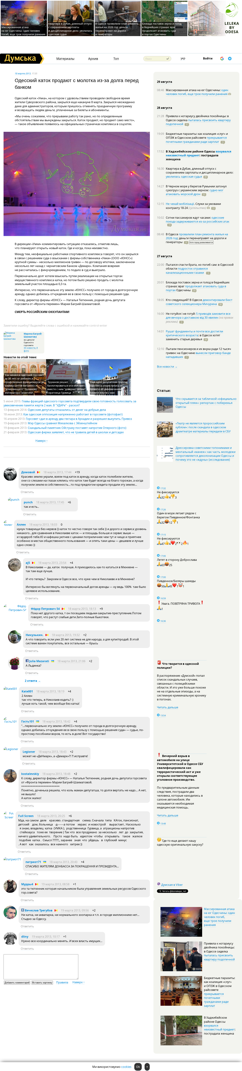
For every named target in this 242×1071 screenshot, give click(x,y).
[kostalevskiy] (10, 781)
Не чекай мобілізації (180, 204)
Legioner (29, 752)
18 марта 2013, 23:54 (52, 563)
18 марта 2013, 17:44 (57, 472)
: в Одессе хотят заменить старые (193, 337)
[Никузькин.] (14, 642)
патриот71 (33, 862)
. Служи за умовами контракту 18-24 (193, 206)
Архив (93, 58)
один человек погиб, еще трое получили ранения (197, 92)
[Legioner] (11, 749)
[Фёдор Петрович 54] (15, 610)
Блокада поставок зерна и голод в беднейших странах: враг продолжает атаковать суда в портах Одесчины (161, 29)
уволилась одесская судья (184, 176)
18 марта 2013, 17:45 (50, 502)
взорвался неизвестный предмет (198, 153)
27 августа (164, 256)
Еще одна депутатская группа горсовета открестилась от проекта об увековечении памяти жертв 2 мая (108, 387)
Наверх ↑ (41, 441)
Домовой (28, 472)
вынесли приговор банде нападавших (198, 355)
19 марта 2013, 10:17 (46, 936)
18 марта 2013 (23, 73)
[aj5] (14, 570)
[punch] (13, 500)
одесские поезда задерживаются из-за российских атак (197, 219)
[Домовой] (10, 480)
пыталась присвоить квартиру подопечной (198, 122)
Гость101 (27, 721)
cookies (126, 1067)
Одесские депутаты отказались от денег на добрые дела (67, 410)
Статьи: (164, 390)
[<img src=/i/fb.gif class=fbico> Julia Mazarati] (14, 669)
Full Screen (26, 816)
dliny (24, 936)
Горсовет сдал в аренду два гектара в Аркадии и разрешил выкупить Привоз (79, 419)
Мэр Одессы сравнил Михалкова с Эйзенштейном (62, 423)
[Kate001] (10, 689)
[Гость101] (10, 722)
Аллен (21, 524)
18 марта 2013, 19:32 (66, 635)
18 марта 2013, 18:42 (56, 721)
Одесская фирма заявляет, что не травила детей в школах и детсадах (76, 432)
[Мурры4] (10, 892)
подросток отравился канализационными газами (187, 270)
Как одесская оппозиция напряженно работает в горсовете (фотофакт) (73, 414)
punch (28, 502)
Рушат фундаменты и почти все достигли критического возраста (194, 333)
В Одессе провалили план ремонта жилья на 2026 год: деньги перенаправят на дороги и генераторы (116, 29)
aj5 (28, 563)
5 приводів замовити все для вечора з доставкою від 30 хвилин (198, 315)
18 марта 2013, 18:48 (56, 774)
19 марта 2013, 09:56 (75, 910)
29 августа (164, 82)
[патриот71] (12, 859)
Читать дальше (167, 707)
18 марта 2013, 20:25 (51, 816)
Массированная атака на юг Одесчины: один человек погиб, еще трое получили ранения (23, 30)
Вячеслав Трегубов (38, 910)
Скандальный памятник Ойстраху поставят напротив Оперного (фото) (77, 428)
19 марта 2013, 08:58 (55, 884)
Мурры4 (27, 884)
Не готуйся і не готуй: (181, 314)
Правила (62, 982)
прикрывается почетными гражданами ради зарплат (196, 139)
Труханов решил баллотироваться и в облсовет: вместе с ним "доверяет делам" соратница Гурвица (66, 387)
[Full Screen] (9, 817)
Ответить (27, 492)
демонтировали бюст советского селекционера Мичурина (199, 302)
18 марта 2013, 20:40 (63, 862)
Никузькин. (34, 635)
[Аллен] (8, 525)
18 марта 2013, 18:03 (43, 524)
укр (183, 58)
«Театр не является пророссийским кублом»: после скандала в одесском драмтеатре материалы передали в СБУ (203, 427)
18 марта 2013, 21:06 (71, 661)
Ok (138, 1067)
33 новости (29, 347)
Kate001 (27, 691)
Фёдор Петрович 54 (45, 609)
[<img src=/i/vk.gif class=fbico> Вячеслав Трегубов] (10, 918)
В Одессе (172, 234)
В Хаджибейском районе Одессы (191, 151)
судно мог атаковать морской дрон (194, 192)
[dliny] (10, 944)
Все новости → (167, 366)
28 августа (164, 108)
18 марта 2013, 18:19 (50, 691)
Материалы (65, 58)
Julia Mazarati (39, 661)
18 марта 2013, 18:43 (52, 752)
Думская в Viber (172, 885)
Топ (116, 58)
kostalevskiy (30, 774)
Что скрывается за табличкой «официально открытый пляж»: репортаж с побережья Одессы (206, 403)
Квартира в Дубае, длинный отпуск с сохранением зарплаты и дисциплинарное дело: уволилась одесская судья (70, 29)
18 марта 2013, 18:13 (82, 609)
